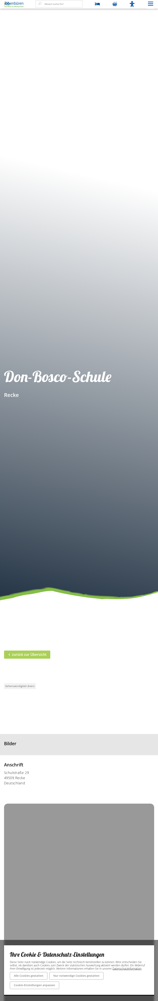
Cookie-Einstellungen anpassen (34, 985)
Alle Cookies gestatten (28, 975)
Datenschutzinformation (127, 968)
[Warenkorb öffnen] (114, 4)
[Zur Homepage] (13, 4)
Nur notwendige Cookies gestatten (76, 975)
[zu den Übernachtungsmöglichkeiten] (97, 4)
